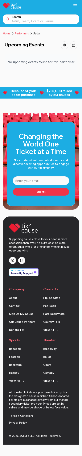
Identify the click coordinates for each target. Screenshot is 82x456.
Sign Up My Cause (21, 313)
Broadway (50, 348)
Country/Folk (51, 321)
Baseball (15, 348)
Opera (47, 364)
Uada (36, 33)
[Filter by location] (64, 45)
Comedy (48, 372)
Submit (41, 191)
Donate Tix (16, 329)
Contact (14, 305)
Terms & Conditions (21, 415)
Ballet (47, 356)
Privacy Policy (18, 422)
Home (6, 33)
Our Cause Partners (22, 321)
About (13, 297)
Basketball (16, 364)
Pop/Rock (49, 305)
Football (14, 356)
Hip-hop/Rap (51, 297)
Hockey (14, 372)
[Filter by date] (73, 45)
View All (48, 329)
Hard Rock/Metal (54, 313)
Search (16, 16)
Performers (22, 33)
